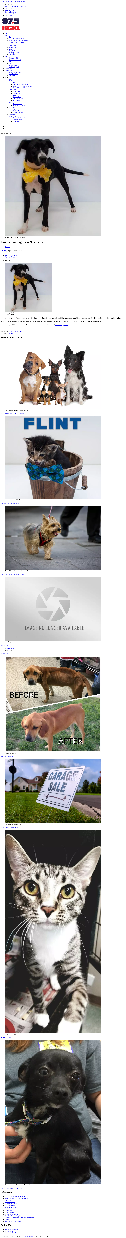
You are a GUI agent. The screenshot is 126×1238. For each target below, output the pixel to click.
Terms (7, 1209)
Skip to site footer (19, 1)
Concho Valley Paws (15, 331)
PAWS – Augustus (6, 1037)
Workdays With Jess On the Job (18, 40)
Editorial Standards (11, 1203)
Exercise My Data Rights (12, 1216)
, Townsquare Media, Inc (28, 1236)
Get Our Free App (10, 12)
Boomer (3, 250)
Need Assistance (10, 1202)
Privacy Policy (9, 1212)
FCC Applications (10, 1205)
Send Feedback (13, 74)
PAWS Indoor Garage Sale (9, 827)
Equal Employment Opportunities (15, 1196)
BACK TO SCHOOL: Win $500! (15, 7)
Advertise (12, 75)
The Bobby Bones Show (16, 38)
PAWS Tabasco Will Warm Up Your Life (13, 1188)
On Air (7, 35)
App (6, 56)
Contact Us (8, 70)
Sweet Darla (4, 653)
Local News (8, 15)
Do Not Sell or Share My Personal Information (19, 1218)
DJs (10, 37)
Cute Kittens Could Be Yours (10, 503)
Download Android (15, 60)
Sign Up (11, 63)
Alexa (10, 49)
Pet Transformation (7, 756)
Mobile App (12, 47)
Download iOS (13, 58)
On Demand (12, 54)
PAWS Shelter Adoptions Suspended (12, 574)
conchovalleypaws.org (62, 325)
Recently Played (14, 53)
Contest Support (14, 67)
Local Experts (9, 8)
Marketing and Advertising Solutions (16, 1198)
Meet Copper (5, 645)
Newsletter (8, 68)
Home (7, 33)
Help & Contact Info (15, 72)
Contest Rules (13, 65)
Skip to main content (7, 1)
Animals (10, 333)
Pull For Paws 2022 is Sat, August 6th (12, 413)
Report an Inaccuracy (11, 1207)
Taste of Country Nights (16, 42)
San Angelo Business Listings (14, 1221)
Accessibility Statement (12, 1214)
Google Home (13, 51)
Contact (7, 1219)
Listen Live (8, 44)
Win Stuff (8, 61)
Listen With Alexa (10, 14)
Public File (8, 1200)
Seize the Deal (9, 10)
